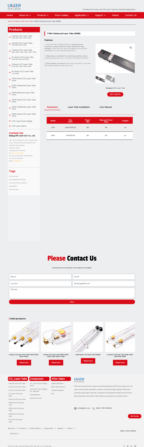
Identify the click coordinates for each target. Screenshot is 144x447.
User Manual (106, 107)
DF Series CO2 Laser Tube (16, 421)
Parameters (52, 107)
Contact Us (130, 15)
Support (99, 15)
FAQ (52, 393)
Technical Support (57, 390)
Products (41, 15)
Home (10, 15)
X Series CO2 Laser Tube (17, 399)
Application (80, 15)
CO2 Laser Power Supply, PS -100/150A (38, 390)
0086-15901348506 (18, 153)
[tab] (52, 107)
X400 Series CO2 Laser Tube (16, 415)
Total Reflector (35, 395)
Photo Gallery (61, 15)
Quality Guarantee (57, 383)
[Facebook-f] (124, 446)
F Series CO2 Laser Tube (17, 390)
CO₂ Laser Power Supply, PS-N (38, 385)
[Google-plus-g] (131, 446)
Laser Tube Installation (79, 107)
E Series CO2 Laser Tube (17, 383)
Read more (23, 362)
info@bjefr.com (17, 161)
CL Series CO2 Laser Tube (16, 395)
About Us (23, 15)
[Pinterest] (135, 446)
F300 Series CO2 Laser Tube (16, 404)
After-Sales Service (58, 387)
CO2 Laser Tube (27, 21)
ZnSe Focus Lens (36, 398)
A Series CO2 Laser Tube (17, 387)
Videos (115, 15)
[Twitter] (127, 446)
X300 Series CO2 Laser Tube (16, 409)
